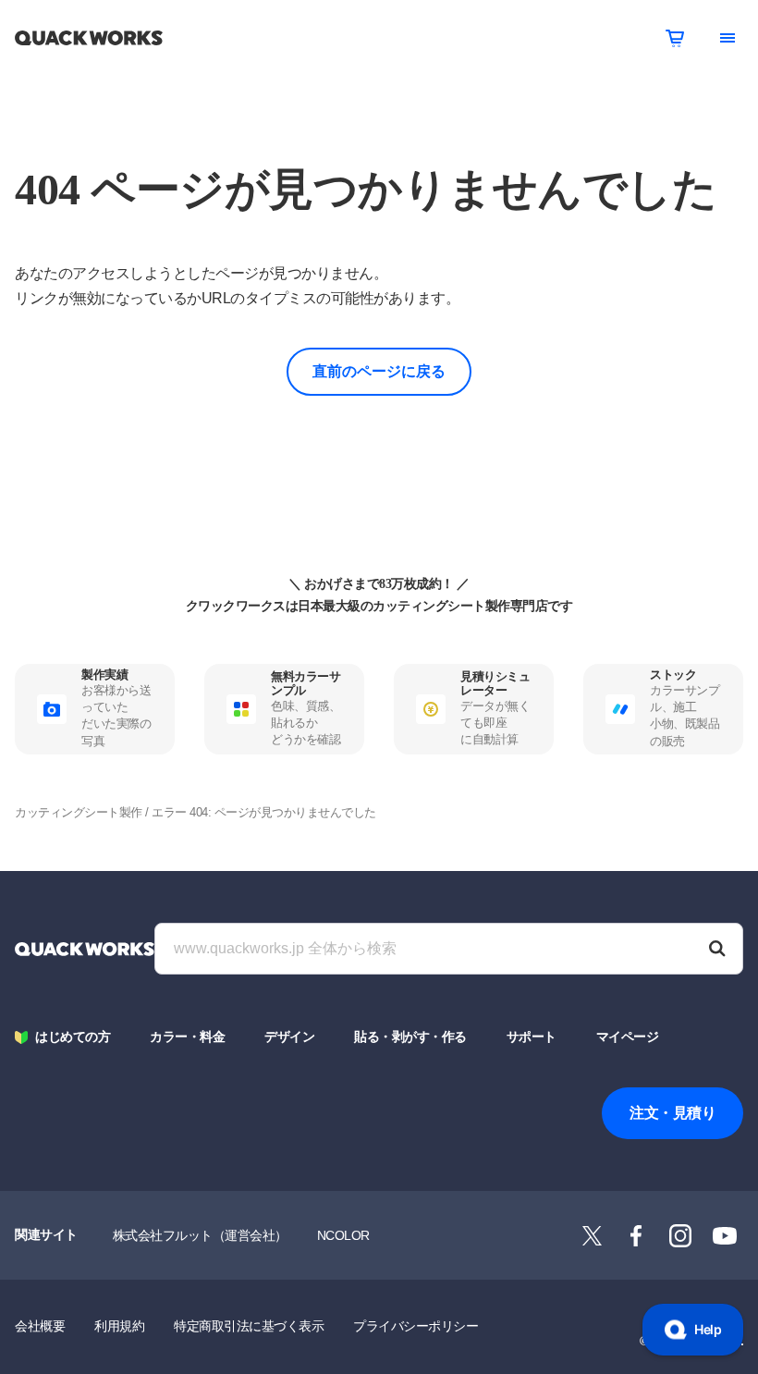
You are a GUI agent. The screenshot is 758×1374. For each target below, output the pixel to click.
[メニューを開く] (727, 37)
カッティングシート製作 (78, 812)
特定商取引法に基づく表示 (249, 1326)
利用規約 (119, 1326)
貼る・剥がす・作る (410, 1037)
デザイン (289, 1037)
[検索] (717, 949)
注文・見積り (672, 1113)
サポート (531, 1037)
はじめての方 (72, 1037)
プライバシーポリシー (415, 1326)
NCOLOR (343, 1235)
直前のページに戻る (379, 371)
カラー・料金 (187, 1037)
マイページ (627, 1037)
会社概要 (40, 1326)
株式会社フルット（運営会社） (200, 1235)
